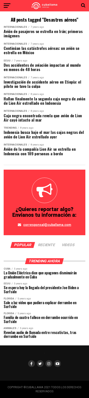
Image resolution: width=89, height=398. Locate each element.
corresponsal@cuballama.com (47, 225)
